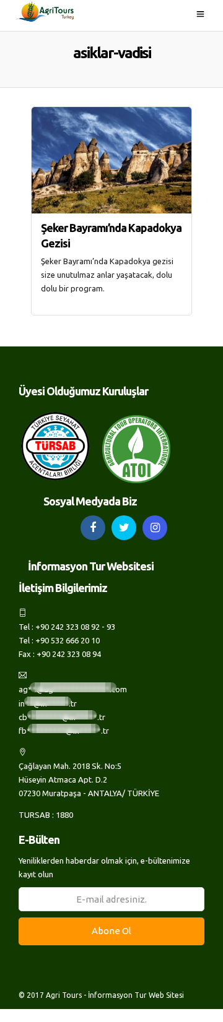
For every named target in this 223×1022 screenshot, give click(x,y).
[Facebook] (93, 527)
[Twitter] (124, 527)
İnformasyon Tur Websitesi (91, 566)
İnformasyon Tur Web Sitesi (136, 995)
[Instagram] (154, 527)
